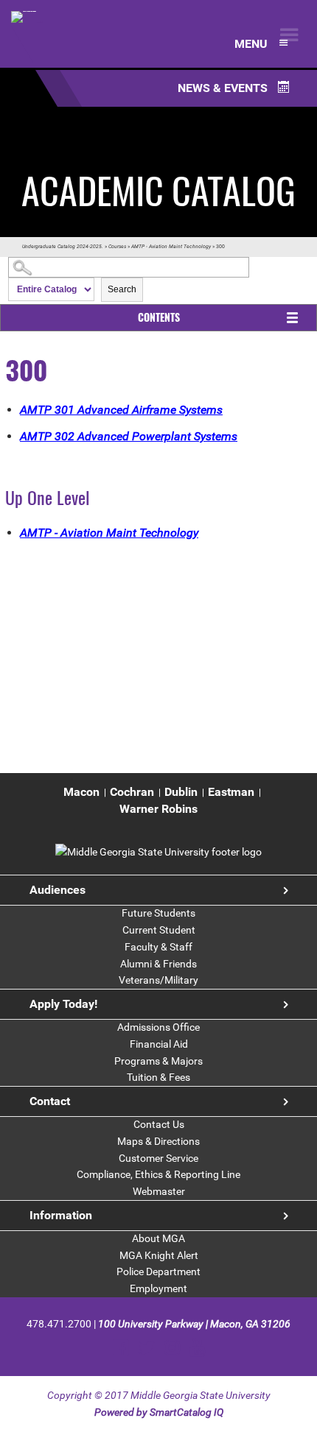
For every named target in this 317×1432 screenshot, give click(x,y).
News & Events (224, 88)
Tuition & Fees (158, 1077)
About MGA (158, 1238)
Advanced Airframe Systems (121, 410)
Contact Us (158, 1124)
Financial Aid (159, 1044)
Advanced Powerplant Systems (128, 436)
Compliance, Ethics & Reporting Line (158, 1174)
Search (122, 289)
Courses (117, 247)
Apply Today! (63, 1004)
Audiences (57, 890)
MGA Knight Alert (158, 1255)
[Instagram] (172, 1347)
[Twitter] (146, 1347)
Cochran (132, 792)
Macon (81, 792)
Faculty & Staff (158, 947)
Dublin (181, 792)
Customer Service (158, 1158)
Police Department (158, 1271)
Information (60, 1215)
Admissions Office (158, 1027)
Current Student (158, 930)
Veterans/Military (158, 980)
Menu (252, 44)
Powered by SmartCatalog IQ (158, 1412)
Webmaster (159, 1191)
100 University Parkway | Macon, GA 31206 (194, 1324)
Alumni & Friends (158, 964)
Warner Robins (158, 809)
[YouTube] (197, 1347)
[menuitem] (81, 792)
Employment (158, 1288)
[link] (158, 852)
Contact (49, 1101)
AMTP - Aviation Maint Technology (171, 247)
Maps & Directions (158, 1141)
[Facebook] (120, 1347)
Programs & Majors (158, 1061)
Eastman (231, 792)
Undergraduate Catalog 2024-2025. (62, 247)
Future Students (158, 913)
